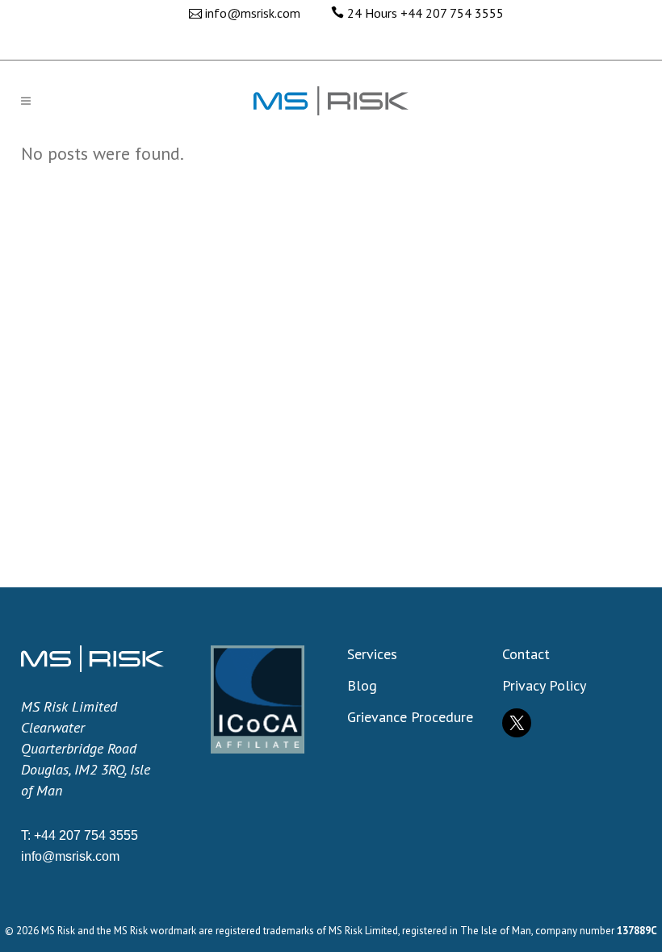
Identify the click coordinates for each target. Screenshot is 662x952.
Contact (526, 654)
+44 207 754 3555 (452, 13)
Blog (362, 686)
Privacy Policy (544, 686)
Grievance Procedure (410, 717)
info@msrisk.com (252, 13)
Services (372, 654)
